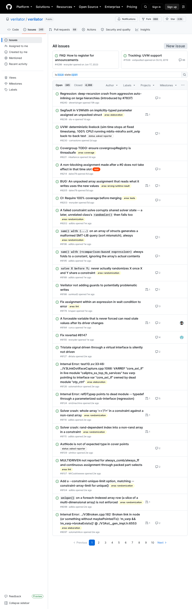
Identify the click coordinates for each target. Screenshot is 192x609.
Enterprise (112, 7)
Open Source (88, 7)
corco (72, 327)
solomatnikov (75, 386)
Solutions (43, 7)
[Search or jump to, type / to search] (145, 7)
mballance (73, 157)
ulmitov (72, 452)
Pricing (132, 7)
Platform (22, 7)
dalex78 (73, 173)
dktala (71, 356)
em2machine (75, 403)
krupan (72, 310)
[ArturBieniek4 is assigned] (182, 323)
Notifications (128, 19)
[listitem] (120, 98)
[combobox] (118, 74)
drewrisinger (75, 102)
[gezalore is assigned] (182, 337)
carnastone (75, 140)
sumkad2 (73, 294)
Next (161, 542)
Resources (64, 7)
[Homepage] (9, 7)
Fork (152, 19)
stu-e (71, 119)
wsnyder (68, 64)
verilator (17, 19)
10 (152, 542)
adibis (72, 223)
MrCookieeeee (76, 473)
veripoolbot (138, 60)
